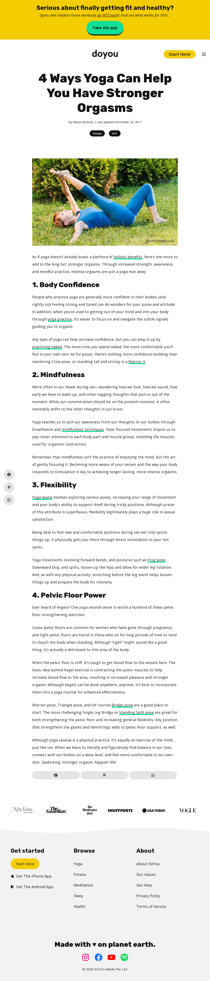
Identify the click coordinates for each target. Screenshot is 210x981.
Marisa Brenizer (83, 122)
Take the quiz (105, 27)
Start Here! (180, 54)
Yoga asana (42, 497)
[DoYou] (105, 54)
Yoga (78, 863)
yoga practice (60, 319)
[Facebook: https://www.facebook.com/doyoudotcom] (98, 957)
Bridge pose (122, 705)
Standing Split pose (136, 712)
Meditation (83, 885)
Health (79, 906)
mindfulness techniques (83, 429)
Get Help (144, 885)
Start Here (25, 863)
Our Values (146, 874)
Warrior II (136, 361)
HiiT (115, 133)
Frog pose (156, 559)
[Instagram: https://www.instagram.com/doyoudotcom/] (85, 957)
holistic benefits (128, 256)
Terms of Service (151, 906)
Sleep (78, 895)
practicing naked (47, 346)
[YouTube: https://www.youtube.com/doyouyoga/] (111, 957)
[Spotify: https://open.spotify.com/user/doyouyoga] (124, 957)
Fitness (97, 133)
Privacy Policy (148, 895)
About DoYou (148, 863)
